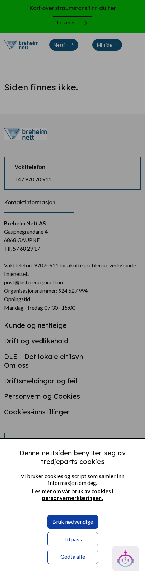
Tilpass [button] (72, 539)
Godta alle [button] (72, 556)
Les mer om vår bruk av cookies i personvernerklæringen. (72, 494)
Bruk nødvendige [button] (72, 521)
